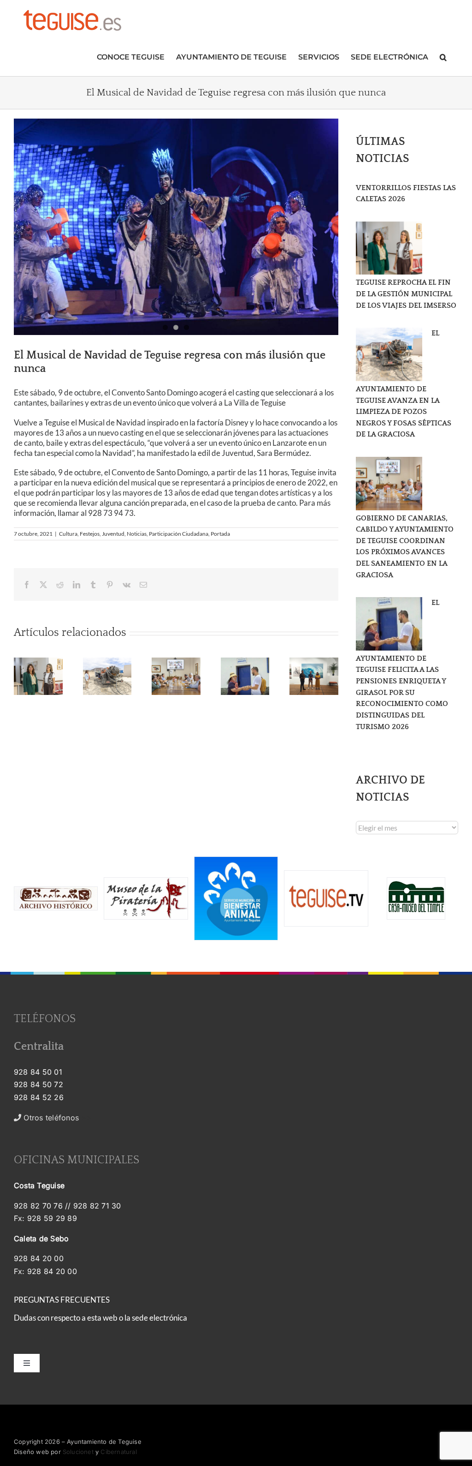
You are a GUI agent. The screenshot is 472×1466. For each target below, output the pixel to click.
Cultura (68, 533)
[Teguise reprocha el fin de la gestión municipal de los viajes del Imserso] (389, 248)
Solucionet (78, 1451)
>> (56, 1117)
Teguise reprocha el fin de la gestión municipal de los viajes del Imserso (406, 293)
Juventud (113, 533)
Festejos (90, 533)
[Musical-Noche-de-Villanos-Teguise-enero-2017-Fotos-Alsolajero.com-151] (176, 227)
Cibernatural (118, 1451)
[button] (443, 56)
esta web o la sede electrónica (137, 1317)
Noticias (137, 533)
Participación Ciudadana (178, 533)
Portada (220, 533)
